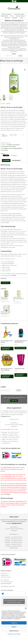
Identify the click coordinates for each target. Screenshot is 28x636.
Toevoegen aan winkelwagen (6, 348)
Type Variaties (5, 135)
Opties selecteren (20, 348)
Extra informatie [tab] (16, 160)
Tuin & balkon (12, 146)
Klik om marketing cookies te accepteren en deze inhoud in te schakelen (14, 601)
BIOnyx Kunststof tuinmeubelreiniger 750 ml (18, 299)
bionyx (10, 148)
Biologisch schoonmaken (13, 144)
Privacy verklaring (16, 633)
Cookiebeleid (10, 633)
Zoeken (20, 55)
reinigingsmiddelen (17, 148)
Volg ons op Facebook (7, 590)
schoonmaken (4, 150)
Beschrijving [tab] (6, 160)
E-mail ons (14, 400)
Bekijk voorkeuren (14, 630)
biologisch (6, 148)
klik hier (14, 275)
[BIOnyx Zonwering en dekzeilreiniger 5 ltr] (6, 308)
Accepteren (14, 623)
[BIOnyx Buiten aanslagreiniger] (6, 293)
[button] (26, 608)
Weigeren (14, 626)
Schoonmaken (4, 146)
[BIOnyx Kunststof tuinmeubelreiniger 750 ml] (18, 293)
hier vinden (7, 494)
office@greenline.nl (6, 416)
